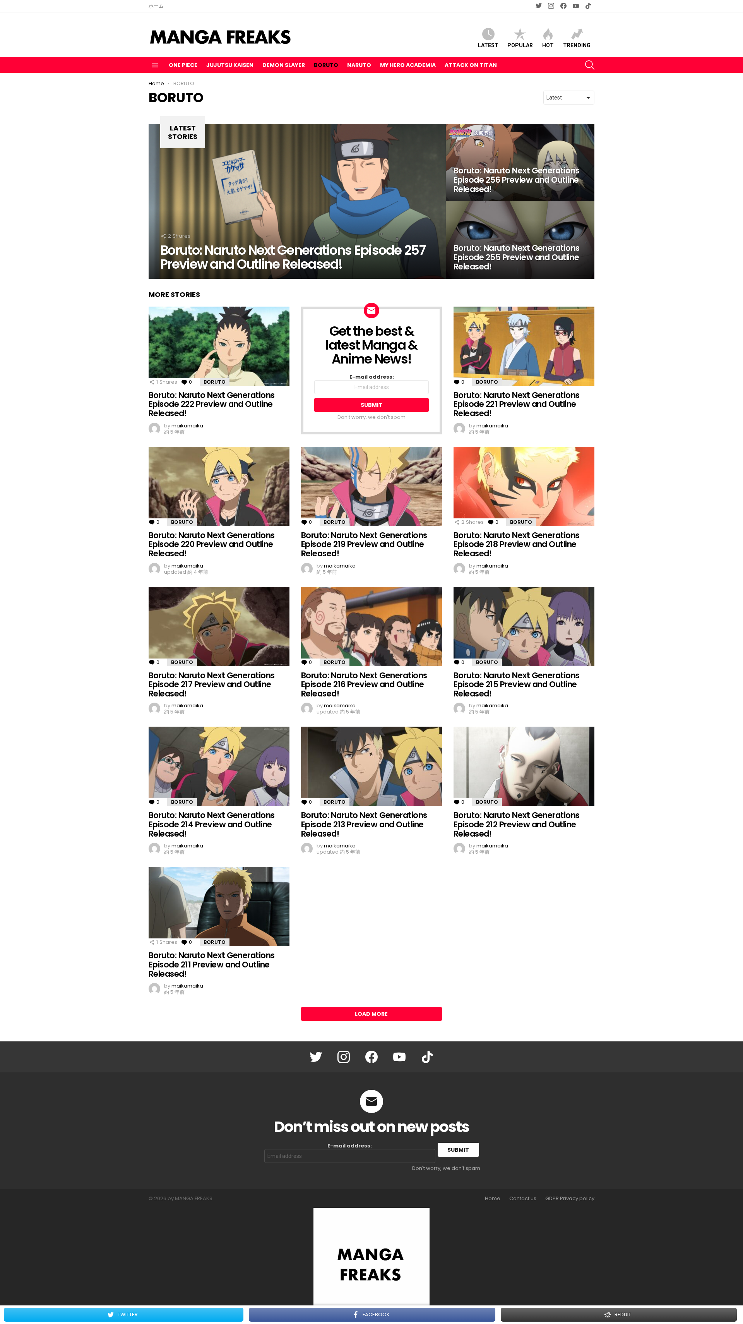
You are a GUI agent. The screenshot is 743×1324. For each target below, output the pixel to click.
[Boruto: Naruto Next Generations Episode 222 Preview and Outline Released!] (219, 346)
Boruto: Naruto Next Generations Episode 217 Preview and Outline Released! (212, 684)
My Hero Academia (408, 65)
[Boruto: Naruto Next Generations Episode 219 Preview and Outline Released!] (371, 486)
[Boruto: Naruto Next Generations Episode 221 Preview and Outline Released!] (524, 346)
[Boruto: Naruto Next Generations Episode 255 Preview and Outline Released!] (520, 240)
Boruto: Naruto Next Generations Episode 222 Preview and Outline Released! (212, 404)
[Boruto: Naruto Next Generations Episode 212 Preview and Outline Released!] (524, 766)
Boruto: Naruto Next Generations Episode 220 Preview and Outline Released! (212, 544)
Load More (371, 1014)
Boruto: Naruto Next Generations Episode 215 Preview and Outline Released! (517, 684)
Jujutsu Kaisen (229, 65)
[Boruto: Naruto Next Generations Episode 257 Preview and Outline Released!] (297, 201)
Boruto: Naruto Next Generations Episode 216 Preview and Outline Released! (364, 684)
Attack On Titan (471, 65)
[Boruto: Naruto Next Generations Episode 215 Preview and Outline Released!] (524, 626)
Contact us (522, 1198)
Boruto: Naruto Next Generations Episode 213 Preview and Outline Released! (364, 824)
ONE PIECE (183, 65)
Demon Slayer (283, 65)
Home (492, 1198)
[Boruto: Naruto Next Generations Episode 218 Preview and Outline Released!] (524, 486)
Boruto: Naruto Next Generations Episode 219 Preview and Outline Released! (364, 544)
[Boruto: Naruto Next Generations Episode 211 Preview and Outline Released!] (219, 906)
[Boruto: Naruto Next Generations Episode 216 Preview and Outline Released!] (371, 626)
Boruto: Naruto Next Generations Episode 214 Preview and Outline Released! (212, 824)
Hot (548, 45)
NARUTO (359, 65)
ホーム (156, 6)
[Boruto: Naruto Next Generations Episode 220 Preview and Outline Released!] (219, 486)
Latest (488, 45)
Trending (577, 45)
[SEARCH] (589, 65)
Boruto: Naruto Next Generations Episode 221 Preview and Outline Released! (517, 404)
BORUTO (326, 65)
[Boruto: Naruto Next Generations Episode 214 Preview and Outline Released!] (219, 766)
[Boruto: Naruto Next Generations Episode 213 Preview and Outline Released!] (371, 766)
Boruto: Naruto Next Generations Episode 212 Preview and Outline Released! (517, 824)
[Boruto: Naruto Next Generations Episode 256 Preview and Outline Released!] (520, 162)
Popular (520, 45)
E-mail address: (371, 377)
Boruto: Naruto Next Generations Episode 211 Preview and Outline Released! (212, 964)
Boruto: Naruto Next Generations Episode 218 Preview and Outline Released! (517, 544)
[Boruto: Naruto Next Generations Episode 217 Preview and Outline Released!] (219, 626)
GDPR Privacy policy (569, 1198)
